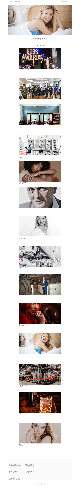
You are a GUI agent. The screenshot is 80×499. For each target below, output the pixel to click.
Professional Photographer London (14, 477)
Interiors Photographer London (13, 470)
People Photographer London (13, 472)
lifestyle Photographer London (13, 471)
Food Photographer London (13, 467)
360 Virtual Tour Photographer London (14, 479)
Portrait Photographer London (13, 473)
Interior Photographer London (29, 464)
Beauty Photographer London (13, 464)
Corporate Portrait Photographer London (15, 465)
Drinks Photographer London (13, 466)
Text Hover (40, 58)
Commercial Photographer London (14, 463)
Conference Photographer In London (14, 478)
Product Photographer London (13, 474)
